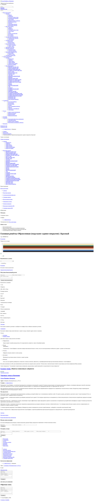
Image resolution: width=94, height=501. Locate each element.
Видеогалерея (11, 104)
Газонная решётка (12, 50)
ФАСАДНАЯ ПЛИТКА (13, 99)
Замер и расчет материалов (14, 112)
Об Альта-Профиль (12, 101)
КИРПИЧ (10, 77)
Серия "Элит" (11, 46)
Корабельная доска (12, 21)
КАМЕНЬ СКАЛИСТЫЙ (13, 80)
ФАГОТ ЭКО (11, 71)
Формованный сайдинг (13, 18)
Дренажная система (10, 47)
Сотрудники (11, 109)
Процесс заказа (6, 336)
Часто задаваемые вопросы (14, 106)
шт (13, 261)
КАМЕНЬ (10, 90)
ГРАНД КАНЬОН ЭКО (13, 68)
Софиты (10, 14)
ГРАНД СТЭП (11, 54)
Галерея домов (5, 369)
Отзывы (10, 105)
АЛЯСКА (10, 60)
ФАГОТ (10, 83)
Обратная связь (4, 470)
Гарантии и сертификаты (13, 108)
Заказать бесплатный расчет (7, 269)
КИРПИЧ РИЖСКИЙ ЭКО (14, 69)
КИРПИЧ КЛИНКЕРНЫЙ (14, 76)
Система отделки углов (13, 17)
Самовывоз (3, 328)
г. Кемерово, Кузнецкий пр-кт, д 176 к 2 (12, 465)
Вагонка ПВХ (11, 42)
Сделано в (5, 499)
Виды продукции (7, 12)
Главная (5, 131)
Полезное (5, 117)
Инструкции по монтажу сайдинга (15, 122)
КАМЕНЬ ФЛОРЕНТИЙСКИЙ (15, 93)
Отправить (3, 426)
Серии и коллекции (7, 56)
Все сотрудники (12, 222)
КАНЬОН (10, 87)
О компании (5, 100)
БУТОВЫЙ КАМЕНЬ (13, 92)
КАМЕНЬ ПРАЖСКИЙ (13, 89)
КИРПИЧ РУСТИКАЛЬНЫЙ (14, 79)
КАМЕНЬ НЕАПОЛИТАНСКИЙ (15, 94)
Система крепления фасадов (12, 36)
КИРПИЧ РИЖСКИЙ (13, 78)
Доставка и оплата (7, 442)
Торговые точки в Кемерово (10, 375)
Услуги (4, 111)
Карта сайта (5, 445)
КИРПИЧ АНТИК (12, 91)
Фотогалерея (11, 102)
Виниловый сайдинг (12, 25)
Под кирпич (10, 35)
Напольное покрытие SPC (11, 52)
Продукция (5, 132)
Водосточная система (10, 43)
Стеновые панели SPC (10, 55)
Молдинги (10, 41)
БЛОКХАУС (11, 58)
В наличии (3, 238)
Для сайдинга (11, 39)
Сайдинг (7, 13)
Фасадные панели (9, 26)
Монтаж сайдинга (12, 113)
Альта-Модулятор (12, 120)
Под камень (10, 34)
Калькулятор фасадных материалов (16, 119)
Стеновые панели (9, 40)
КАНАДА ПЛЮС (12, 64)
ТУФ (9, 86)
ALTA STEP (10, 53)
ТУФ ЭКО (10, 75)
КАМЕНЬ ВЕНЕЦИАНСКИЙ (15, 95)
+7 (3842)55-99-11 (7, 129)
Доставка (5, 116)
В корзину (3, 265)
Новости (10, 107)
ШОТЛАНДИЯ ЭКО (12, 72)
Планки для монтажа (12, 33)
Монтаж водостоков (12, 115)
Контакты (5, 123)
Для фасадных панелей (13, 38)
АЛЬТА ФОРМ (11, 62)
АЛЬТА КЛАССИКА (13, 63)
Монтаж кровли (11, 114)
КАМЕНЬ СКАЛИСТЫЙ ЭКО (15, 70)
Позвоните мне (4, 9)
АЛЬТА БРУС (11, 61)
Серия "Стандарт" (12, 45)
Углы (9, 32)
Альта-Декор (11, 19)
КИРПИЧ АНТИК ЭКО (13, 67)
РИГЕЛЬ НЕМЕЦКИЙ (13, 85)
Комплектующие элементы (14, 20)
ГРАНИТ (10, 84)
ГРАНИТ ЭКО (11, 73)
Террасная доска (11, 49)
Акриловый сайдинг (12, 24)
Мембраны (10, 16)
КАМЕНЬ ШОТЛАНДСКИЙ (14, 82)
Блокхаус (10, 23)
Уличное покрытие (10, 48)
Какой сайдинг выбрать (13, 121)
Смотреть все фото (5, 372)
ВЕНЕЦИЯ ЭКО (12, 97)
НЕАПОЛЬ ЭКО (12, 98)
